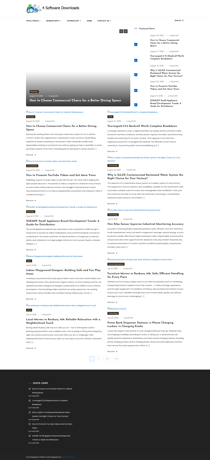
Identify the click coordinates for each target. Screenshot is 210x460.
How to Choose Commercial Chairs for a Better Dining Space (75, 100)
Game (89, 21)
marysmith (53, 96)
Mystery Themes (67, 457)
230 (107, 358)
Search (178, 20)
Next (116, 358)
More (110, 117)
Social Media (32, 166)
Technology (73, 21)
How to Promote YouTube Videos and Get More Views (61, 175)
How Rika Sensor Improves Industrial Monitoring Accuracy (145, 224)
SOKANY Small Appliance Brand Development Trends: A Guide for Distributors (165, 103)
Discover (30, 155)
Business (34, 92)
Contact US (103, 21)
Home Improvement (116, 264)
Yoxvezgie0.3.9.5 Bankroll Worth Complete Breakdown (142, 126)
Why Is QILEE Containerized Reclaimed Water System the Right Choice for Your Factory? (166, 73)
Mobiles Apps (52, 21)
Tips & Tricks (32, 21)
